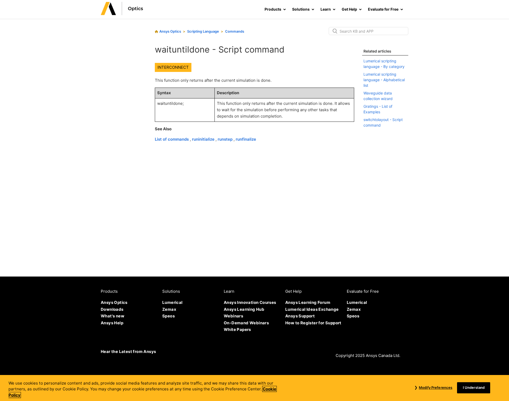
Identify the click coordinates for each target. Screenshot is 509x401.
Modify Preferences (435, 387)
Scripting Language (203, 31)
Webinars (233, 315)
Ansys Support (300, 315)
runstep (226, 139)
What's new (112, 315)
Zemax (169, 309)
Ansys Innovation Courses (250, 302)
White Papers (237, 329)
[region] (254, 388)
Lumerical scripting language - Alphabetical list (384, 80)
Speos (168, 315)
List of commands (172, 139)
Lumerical (172, 302)
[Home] (122, 13)
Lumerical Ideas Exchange (312, 309)
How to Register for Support (313, 322)
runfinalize (246, 139)
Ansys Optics (170, 31)
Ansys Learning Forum (307, 302)
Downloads (112, 309)
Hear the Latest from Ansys (128, 351)
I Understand (474, 387)
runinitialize (204, 139)
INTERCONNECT (173, 67)
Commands (234, 31)
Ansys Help (112, 322)
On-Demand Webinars (246, 322)
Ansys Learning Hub (244, 309)
